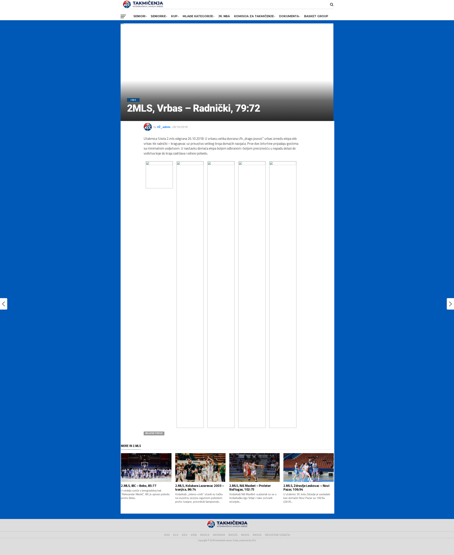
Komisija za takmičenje (254, 16)
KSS (167, 535)
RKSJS (257, 535)
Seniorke (158, 16)
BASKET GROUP (316, 16)
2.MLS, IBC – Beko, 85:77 (138, 485)
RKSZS (233, 535)
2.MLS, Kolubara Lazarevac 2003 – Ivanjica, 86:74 (199, 487)
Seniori (139, 16)
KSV (184, 535)
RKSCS (204, 535)
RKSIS (245, 535)
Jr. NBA (224, 16)
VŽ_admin (163, 127)
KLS (175, 535)
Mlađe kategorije (198, 16)
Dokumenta (289, 16)
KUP (174, 16)
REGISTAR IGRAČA (277, 535)
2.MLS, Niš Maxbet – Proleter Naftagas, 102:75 (250, 487)
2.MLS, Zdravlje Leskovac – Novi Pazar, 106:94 (306, 487)
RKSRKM (219, 535)
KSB (194, 535)
